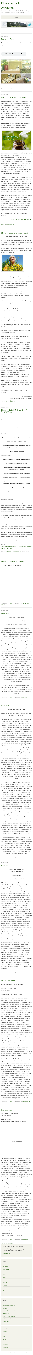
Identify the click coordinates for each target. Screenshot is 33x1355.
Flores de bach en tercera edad (8, 401)
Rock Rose (5, 613)
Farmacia (5, 1308)
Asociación (5, 1266)
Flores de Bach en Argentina (9, 1311)
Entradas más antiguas (7, 1243)
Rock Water (5, 705)
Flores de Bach (11, 553)
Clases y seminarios (11, 400)
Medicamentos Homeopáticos (10, 1319)
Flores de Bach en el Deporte (12, 561)
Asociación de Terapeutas (9, 1303)
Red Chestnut (6, 1109)
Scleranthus (5, 865)
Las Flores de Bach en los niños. (14, 97)
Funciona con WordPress (7, 1352)
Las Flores (5, 1282)
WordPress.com (27, 1352)
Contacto (5, 1272)
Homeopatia (6, 1313)
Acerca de (5, 1264)
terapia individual (11, 224)
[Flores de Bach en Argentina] (17, 27)
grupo (4, 1342)
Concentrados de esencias (9, 1305)
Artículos (9, 222)
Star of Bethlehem (8, 980)
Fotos (4, 1280)
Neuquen (5, 1287)
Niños (5, 224)
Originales (5, 1347)
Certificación (6, 1269)
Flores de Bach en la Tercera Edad (14, 232)
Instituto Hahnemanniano (9, 1316)
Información (10, 88)
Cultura (4, 1274)
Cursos (4, 1277)
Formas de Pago (7, 39)
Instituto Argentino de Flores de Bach (21, 219)
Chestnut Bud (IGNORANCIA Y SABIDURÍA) (14, 411)
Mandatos (5, 1285)
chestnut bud (4, 553)
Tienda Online (6, 1293)
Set (3, 1290)
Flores (13, 551)
